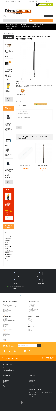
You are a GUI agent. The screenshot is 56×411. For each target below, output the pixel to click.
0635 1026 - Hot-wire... (43, 165)
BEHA (29, 329)
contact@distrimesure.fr (34, 396)
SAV (29, 324)
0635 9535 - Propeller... (25, 165)
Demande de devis (33, 1)
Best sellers (5, 381)
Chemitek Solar (6, 338)
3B (28, 328)
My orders (31, 379)
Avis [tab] (19, 127)
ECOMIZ (31, 409)
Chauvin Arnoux (6, 336)
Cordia (4, 339)
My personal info (32, 382)
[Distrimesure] (18, 11)
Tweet (19, 79)
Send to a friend (21, 81)
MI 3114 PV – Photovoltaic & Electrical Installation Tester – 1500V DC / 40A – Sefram (9, 171)
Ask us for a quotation (49, 358)
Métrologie (30, 321)
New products (8, 108)
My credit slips (32, 380)
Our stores (5, 382)
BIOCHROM (30, 330)
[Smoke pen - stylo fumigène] (8, 45)
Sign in (8, 20)
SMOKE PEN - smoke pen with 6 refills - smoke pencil (9, 52)
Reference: (18, 94)
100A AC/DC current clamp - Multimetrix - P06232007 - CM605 (8, 204)
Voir (29, 325)
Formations (30, 319)
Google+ (30, 79)
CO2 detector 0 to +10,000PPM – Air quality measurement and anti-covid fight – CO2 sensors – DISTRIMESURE (9, 72)
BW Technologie (6, 334)
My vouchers (31, 384)
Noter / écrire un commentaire (24, 117)
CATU (4, 335)
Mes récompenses (32, 385)
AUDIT (29, 318)
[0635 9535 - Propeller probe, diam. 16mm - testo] (25, 153)
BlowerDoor (5, 333)
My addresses (31, 381)
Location (29, 320)
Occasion (30, 323)
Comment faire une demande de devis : (23, 101)
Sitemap (5, 386)
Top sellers (8, 37)
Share (24, 79)
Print (19, 83)
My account (32, 376)
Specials (7, 189)
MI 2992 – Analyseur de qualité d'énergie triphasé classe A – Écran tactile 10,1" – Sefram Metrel (8, 150)
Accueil (6, 32)
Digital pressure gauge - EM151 (8, 92)
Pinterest (36, 79)
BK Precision (5, 332)
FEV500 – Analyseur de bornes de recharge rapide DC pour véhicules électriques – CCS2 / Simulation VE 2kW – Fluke (8, 127)
